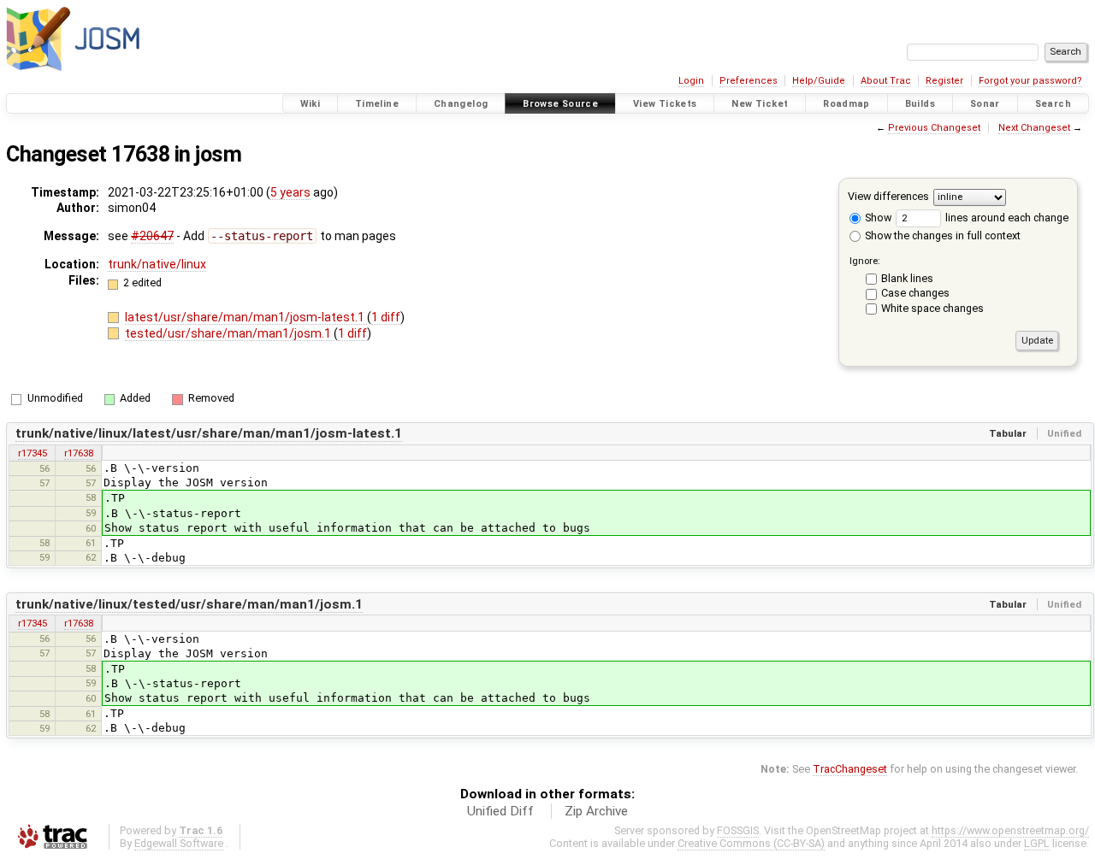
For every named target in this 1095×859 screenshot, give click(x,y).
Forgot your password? (1030, 80)
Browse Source (560, 103)
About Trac (886, 80)
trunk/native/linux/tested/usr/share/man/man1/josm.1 (189, 604)
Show (876, 217)
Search (1053, 103)
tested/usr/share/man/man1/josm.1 (229, 333)
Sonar (985, 103)
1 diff (385, 317)
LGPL (1037, 843)
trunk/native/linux (157, 264)
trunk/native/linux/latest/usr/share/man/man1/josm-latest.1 (208, 433)
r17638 (78, 453)
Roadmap (846, 103)
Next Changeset (1034, 127)
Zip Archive (596, 811)
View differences (888, 196)
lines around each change (1005, 217)
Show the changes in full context (941, 235)
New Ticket (759, 103)
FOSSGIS (738, 830)
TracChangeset (850, 768)
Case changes (915, 292)
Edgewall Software (178, 843)
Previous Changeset (934, 127)
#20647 (152, 236)
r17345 (32, 453)
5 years (290, 192)
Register (944, 80)
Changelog (461, 103)
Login (691, 80)
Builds (920, 103)
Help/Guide (818, 80)
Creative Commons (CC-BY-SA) (751, 843)
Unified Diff (500, 811)
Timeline (377, 103)
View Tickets (665, 103)
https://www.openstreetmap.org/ (1010, 830)
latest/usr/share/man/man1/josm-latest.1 (246, 317)
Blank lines (907, 278)
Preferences (748, 80)
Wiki (310, 103)
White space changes (932, 308)
